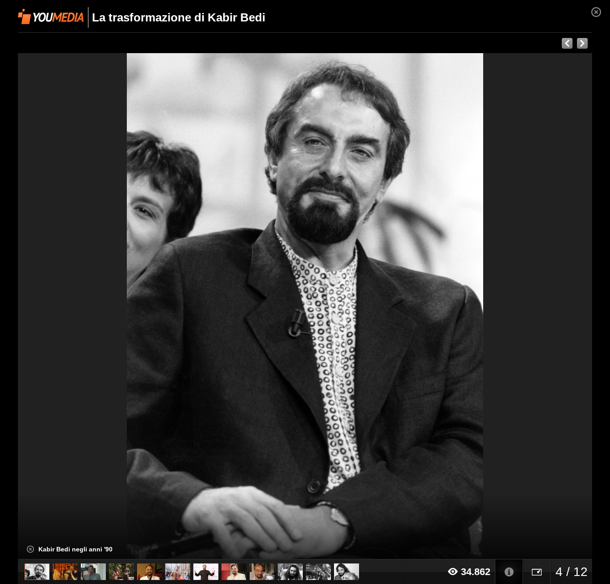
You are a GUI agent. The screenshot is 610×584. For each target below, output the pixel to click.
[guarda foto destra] (362, 306)
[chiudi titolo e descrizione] (30, 549)
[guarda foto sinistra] (75, 306)
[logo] (51, 16)
